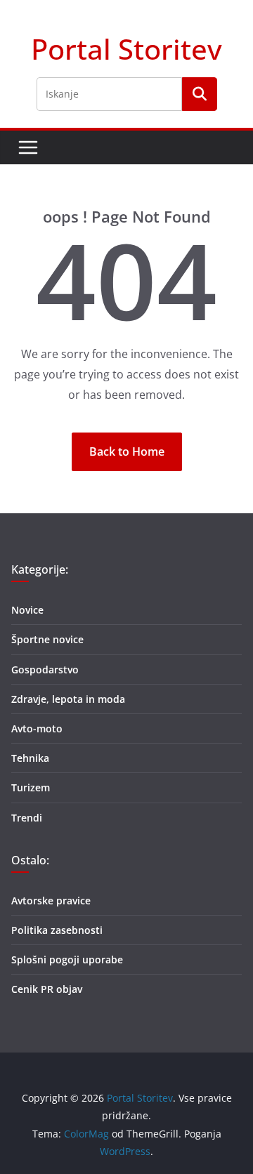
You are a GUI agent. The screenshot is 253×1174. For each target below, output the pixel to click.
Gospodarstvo (45, 669)
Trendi (26, 817)
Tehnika (30, 758)
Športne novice (47, 639)
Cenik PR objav (46, 989)
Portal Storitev (126, 48)
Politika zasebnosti (57, 930)
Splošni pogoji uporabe (67, 959)
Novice (27, 609)
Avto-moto (37, 728)
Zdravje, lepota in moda (68, 699)
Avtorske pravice (51, 900)
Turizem (30, 787)
